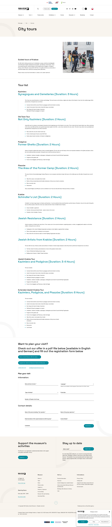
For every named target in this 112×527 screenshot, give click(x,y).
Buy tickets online (22, 496)
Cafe (58, 491)
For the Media (41, 491)
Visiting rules (79, 480)
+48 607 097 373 (22, 367)
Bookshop (82, 15)
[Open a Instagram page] (72, 8)
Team (39, 480)
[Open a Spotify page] (67, 8)
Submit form (88, 425)
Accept (82, 521)
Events (62, 15)
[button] (109, 511)
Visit (30, 15)
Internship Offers (41, 496)
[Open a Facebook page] (70, 8)
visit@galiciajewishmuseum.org (36, 367)
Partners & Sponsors (42, 489)
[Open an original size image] (78, 72)
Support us (54, 8)
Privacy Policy (96, 524)
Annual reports (80, 486)
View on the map (21, 483)
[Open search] (38, 9)
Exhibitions (51, 15)
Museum (20, 15)
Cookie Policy (90, 524)
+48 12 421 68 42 (23, 514)
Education (71, 15)
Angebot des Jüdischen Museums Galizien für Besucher (32, 362)
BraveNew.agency (90, 505)
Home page (20, 23)
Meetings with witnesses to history (64, 488)
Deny (94, 521)
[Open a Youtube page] (75, 8)
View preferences (105, 521)
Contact (92, 15)
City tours (59, 480)
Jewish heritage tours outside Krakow (65, 482)
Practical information (61, 478)
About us (39, 478)
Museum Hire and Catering (43, 493)
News (39, 482)
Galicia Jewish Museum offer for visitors (28, 356)
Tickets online (47, 8)
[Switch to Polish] (92, 9)
